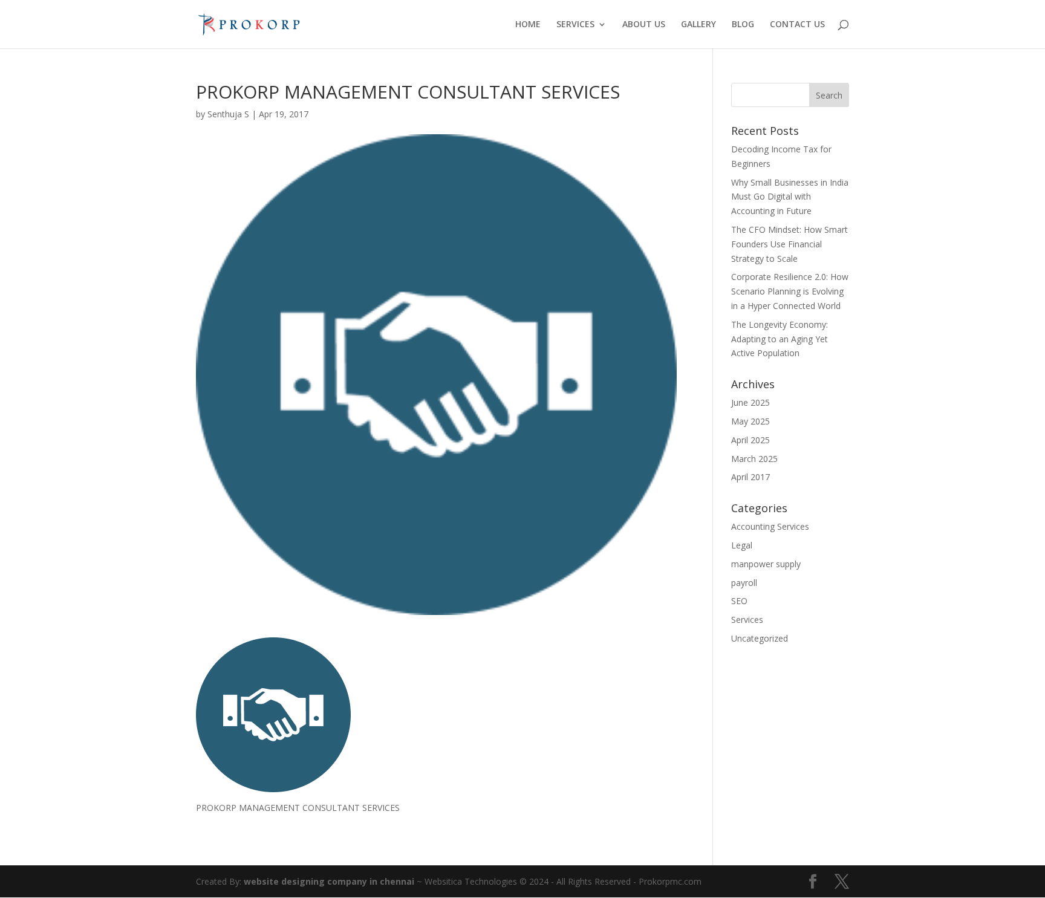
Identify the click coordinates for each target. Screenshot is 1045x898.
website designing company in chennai (329, 881)
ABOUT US (643, 25)
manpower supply (766, 564)
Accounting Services (770, 526)
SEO (739, 601)
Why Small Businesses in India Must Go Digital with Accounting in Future (789, 197)
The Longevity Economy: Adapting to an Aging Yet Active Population (779, 339)
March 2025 (754, 458)
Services (747, 619)
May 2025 (750, 421)
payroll (744, 582)
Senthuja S (228, 114)
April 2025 (750, 440)
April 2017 (750, 477)
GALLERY (698, 25)
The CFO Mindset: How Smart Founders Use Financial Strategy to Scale (789, 244)
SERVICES (575, 25)
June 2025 (750, 402)
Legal (741, 545)
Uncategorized (759, 638)
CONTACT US (797, 25)
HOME (528, 25)
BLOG (743, 25)
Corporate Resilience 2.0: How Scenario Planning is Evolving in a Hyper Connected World (789, 291)
